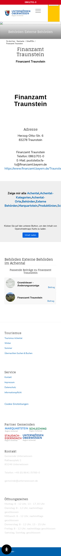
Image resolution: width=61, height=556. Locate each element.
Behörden (28, 202)
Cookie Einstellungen (16, 404)
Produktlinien (47, 206)
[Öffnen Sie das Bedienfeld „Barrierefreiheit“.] (7, 549)
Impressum (10, 382)
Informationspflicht (13, 392)
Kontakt (8, 377)
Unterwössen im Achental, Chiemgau (30, 551)
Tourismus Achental (13, 338)
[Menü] (36, 11)
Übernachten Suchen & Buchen (18, 353)
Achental (33, 193)
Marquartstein (28, 206)
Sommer (8, 348)
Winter (8, 343)
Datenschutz (10, 387)
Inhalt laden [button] (30, 235)
